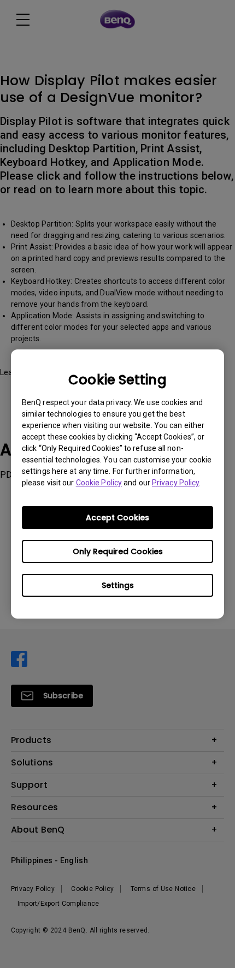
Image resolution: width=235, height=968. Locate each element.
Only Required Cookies (118, 551)
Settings (118, 585)
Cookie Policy (99, 482)
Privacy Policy (175, 482)
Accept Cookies (117, 517)
